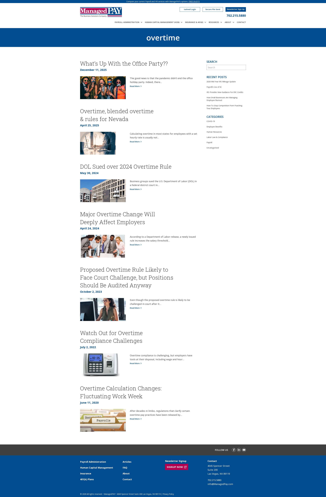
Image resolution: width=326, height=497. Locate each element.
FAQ (125, 467)
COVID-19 (211, 121)
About (126, 473)
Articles (127, 461)
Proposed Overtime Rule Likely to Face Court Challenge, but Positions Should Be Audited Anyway (126, 277)
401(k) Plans (87, 479)
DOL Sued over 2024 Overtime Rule (126, 166)
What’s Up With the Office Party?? (124, 63)
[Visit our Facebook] (234, 450)
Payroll (209, 142)
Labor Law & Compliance (217, 137)
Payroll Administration (93, 461)
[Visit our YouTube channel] (244, 450)
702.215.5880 (236, 15)
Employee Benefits (214, 126)
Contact (241, 22)
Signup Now (175, 467)
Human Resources (214, 132)
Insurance (85, 473)
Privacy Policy (168, 494)
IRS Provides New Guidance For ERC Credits (225, 92)
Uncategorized (213, 148)
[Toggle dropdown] (141, 22)
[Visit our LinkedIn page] (239, 450)
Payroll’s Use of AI (214, 87)
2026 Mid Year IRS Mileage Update (221, 81)
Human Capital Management (96, 467)
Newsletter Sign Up (235, 9)
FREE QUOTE (194, 1)
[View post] (103, 87)
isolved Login (190, 9)
